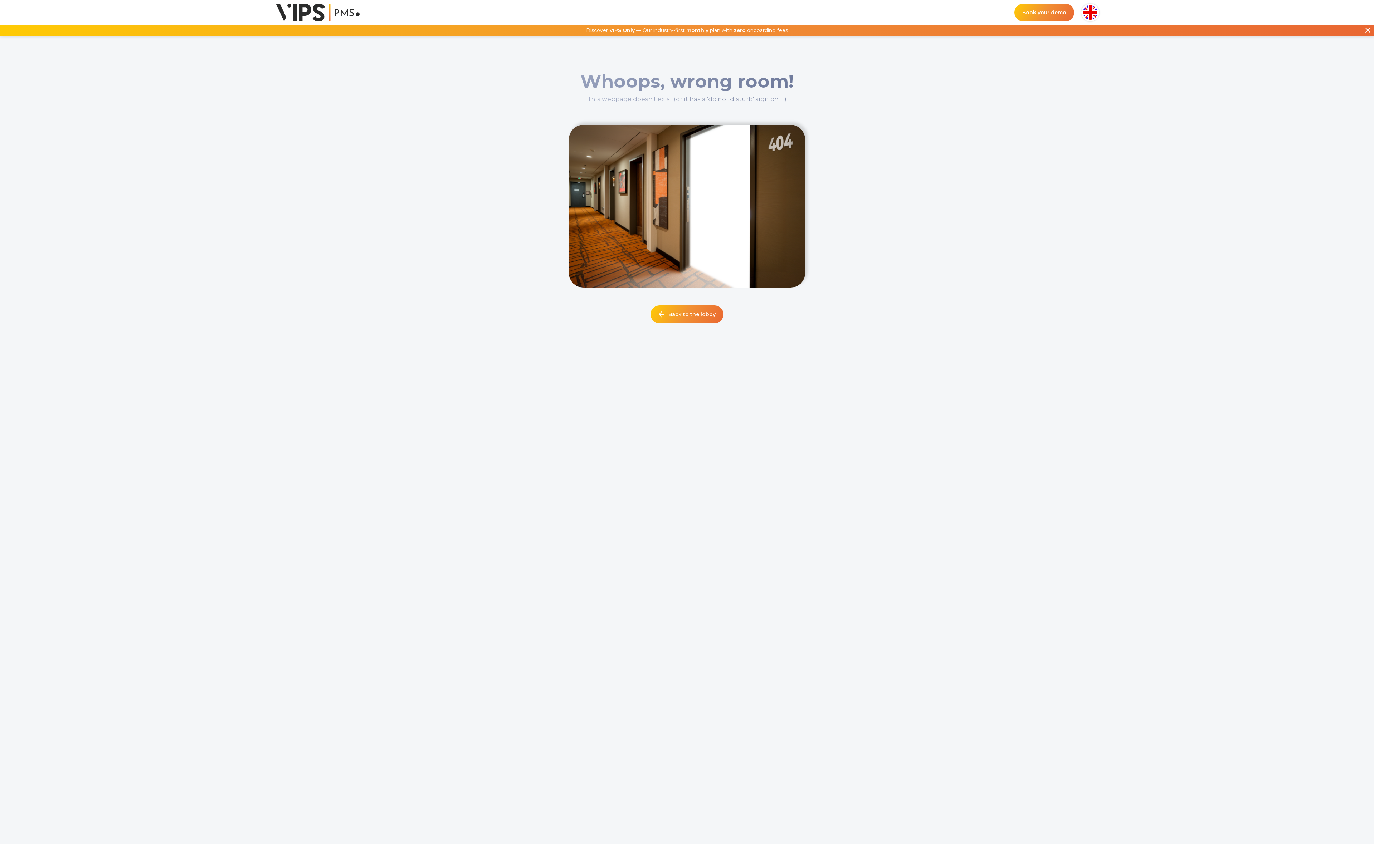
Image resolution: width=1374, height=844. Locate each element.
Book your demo (1044, 12)
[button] (1090, 12)
